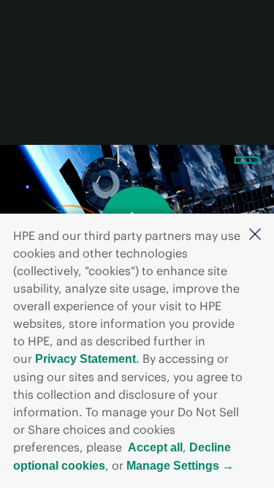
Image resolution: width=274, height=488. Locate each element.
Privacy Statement (85, 359)
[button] (255, 235)
